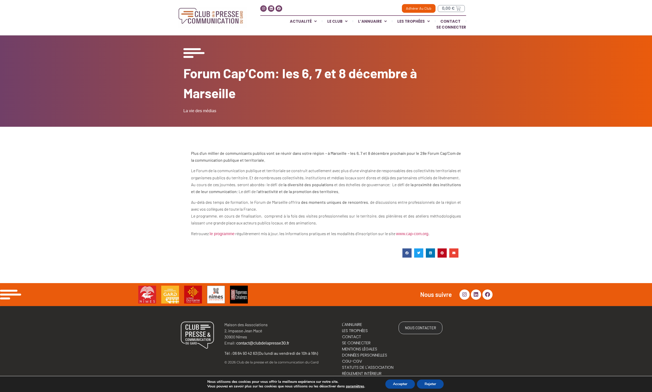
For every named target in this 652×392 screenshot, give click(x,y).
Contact (450, 21)
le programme (222, 234)
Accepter (400, 384)
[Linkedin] (271, 8)
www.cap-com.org (412, 234)
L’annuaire (370, 21)
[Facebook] (279, 8)
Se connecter (451, 27)
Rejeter (430, 384)
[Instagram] (263, 8)
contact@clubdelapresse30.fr (262, 343)
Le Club (335, 21)
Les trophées (411, 21)
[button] (407, 253)
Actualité (301, 21)
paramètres (355, 386)
